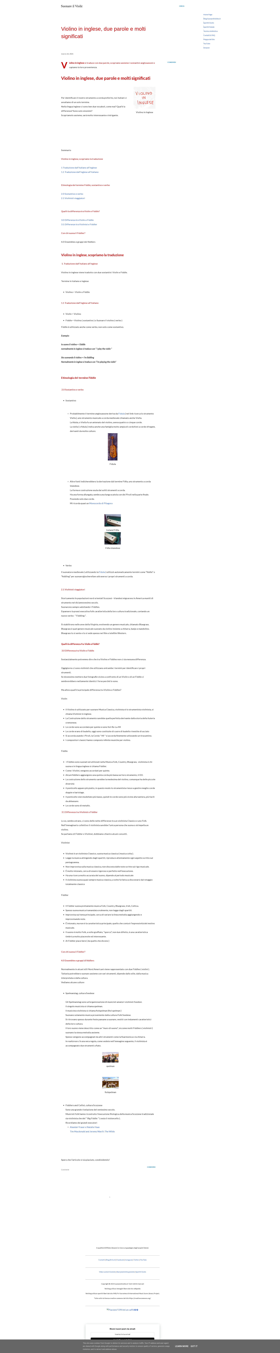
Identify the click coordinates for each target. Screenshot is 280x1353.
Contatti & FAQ (209, 35)
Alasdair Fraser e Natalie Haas (85, 1127)
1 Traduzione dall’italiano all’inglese (79, 167)
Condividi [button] (171, 62)
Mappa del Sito (209, 39)
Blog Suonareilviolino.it (212, 19)
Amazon (206, 48)
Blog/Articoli (110, 1260)
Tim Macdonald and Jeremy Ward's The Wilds (92, 1131)
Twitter (136, 1260)
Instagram (128, 1260)
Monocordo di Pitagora (100, 503)
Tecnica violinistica (210, 31)
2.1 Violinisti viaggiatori (73, 198)
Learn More (181, 1346)
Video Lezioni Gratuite (107, 1272)
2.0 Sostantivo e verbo (72, 193)
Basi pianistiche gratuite (125, 1272)
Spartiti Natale (208, 27)
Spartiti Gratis (208, 23)
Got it (194, 1346)
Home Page (207, 14)
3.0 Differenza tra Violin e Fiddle (77, 220)
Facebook (120, 1260)
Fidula (121, 413)
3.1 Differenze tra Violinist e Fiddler (79, 224)
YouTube (206, 43)
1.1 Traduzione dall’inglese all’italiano (80, 172)
